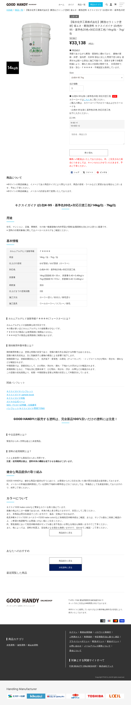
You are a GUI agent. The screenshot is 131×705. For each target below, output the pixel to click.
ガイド (71, 4)
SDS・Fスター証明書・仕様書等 (21, 405)
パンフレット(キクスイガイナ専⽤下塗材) (26, 408)
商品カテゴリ (95, 4)
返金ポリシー (113, 641)
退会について (75, 650)
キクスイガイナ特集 (16, 398)
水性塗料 (11, 645)
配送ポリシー (98, 641)
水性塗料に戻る (65, 567)
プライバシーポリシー (79, 641)
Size (71, 72)
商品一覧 (81, 4)
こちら (87, 99)
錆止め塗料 (33, 645)
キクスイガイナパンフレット (20, 391)
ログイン (73, 632)
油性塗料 (21, 645)
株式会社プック (106, 666)
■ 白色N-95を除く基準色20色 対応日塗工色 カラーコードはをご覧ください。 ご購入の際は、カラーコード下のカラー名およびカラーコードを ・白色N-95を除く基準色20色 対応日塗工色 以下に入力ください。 (96, 111)
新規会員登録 (86, 632)
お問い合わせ (75, 646)
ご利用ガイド (75, 636)
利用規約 (88, 636)
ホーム (61, 4)
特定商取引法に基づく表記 (107, 636)
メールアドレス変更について (97, 646)
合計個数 (73, 83)
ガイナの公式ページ (16, 401)
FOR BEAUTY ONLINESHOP (83, 666)
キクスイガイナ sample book (20, 394)
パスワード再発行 (103, 632)
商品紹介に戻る (65, 532)
